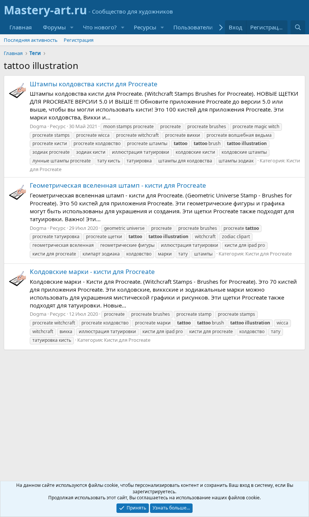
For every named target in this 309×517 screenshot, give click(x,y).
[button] (72, 27)
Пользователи (193, 27)
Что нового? (100, 27)
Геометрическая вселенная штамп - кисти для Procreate (118, 185)
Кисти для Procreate (268, 253)
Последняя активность (31, 40)
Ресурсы (145, 27)
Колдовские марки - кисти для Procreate (92, 271)
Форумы (54, 27)
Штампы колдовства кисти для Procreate (94, 84)
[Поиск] (298, 27)
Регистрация (78, 40)
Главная (20, 27)
